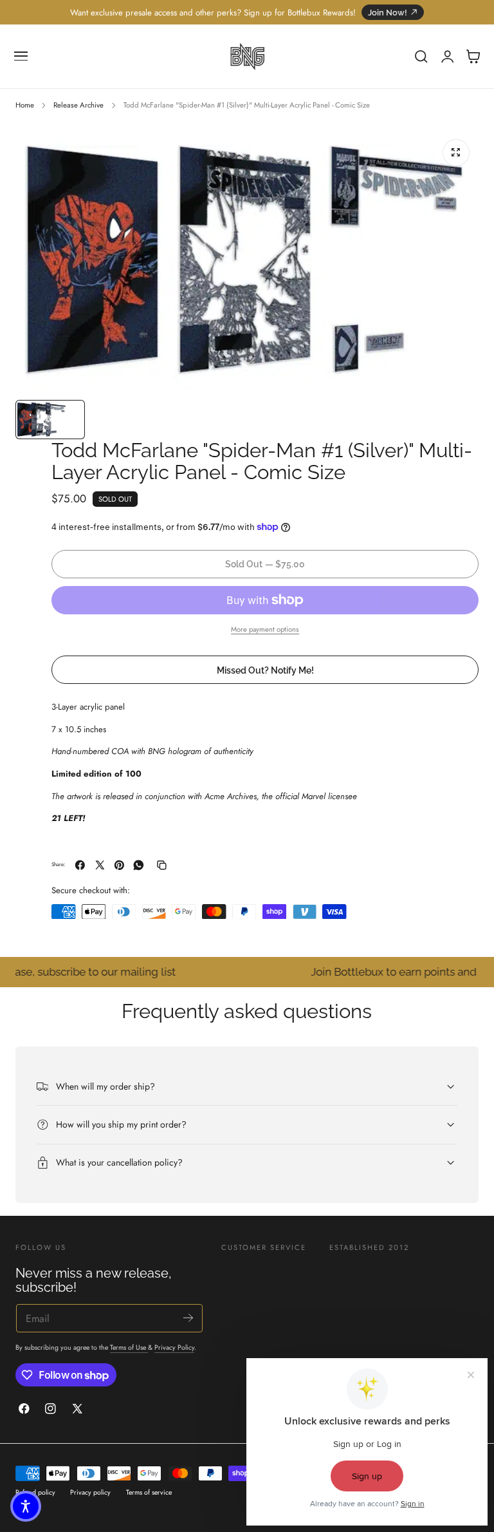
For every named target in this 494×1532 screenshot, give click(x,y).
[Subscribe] (188, 1317)
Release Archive (78, 105)
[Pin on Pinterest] (119, 865)
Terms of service (149, 1492)
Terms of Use (129, 1347)
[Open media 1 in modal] (456, 152)
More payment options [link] (265, 629)
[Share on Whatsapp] (139, 865)
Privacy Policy (174, 1347)
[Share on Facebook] (80, 865)
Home (24, 105)
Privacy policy (90, 1492)
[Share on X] (100, 865)
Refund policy (35, 1492)
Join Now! (387, 12)
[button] (21, 56)
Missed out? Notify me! (265, 670)
